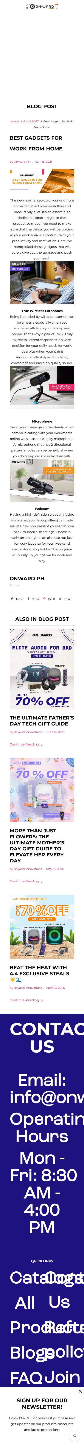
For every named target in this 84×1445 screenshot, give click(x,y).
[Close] (80, 1391)
